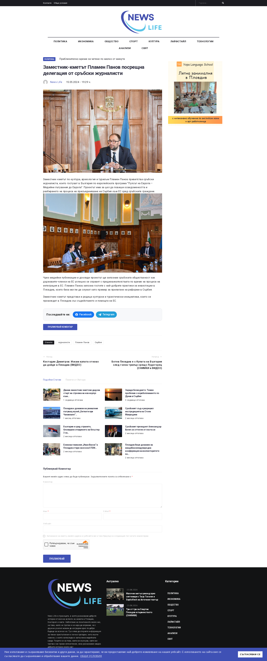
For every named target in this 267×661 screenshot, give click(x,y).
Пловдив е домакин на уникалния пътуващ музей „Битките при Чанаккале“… (80, 411)
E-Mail (106, 511)
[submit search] (223, 3)
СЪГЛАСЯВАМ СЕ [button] (250, 654)
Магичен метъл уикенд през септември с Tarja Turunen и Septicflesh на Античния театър (142, 596)
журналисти (64, 342)
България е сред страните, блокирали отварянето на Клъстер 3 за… (81, 429)
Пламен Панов (82, 342)
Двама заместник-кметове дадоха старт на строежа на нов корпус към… (81, 393)
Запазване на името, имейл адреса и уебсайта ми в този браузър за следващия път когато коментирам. (98, 536)
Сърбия (98, 342)
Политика (49, 59)
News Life (56, 82)
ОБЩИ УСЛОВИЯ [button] (91, 656)
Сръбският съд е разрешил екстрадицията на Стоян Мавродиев (139, 411)
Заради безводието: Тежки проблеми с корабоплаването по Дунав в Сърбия (142, 393)
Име (46, 511)
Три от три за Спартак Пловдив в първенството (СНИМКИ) (139, 612)
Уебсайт (47, 524)
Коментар (48, 482)
